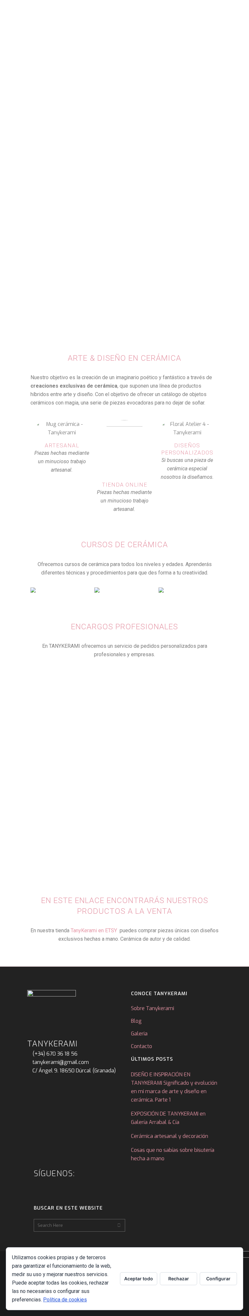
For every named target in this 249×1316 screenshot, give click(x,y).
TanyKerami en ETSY (94, 930)
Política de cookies (65, 1300)
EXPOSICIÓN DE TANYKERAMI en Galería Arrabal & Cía (168, 1118)
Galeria (139, 1033)
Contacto (141, 1046)
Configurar (218, 1278)
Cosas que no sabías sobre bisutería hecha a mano (172, 1154)
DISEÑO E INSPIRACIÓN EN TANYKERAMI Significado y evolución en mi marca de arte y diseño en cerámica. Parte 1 (174, 1087)
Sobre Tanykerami (152, 1008)
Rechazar (178, 1278)
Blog (136, 1021)
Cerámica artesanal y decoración (169, 1136)
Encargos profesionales (124, 626)
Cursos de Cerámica (124, 544)
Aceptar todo (138, 1278)
